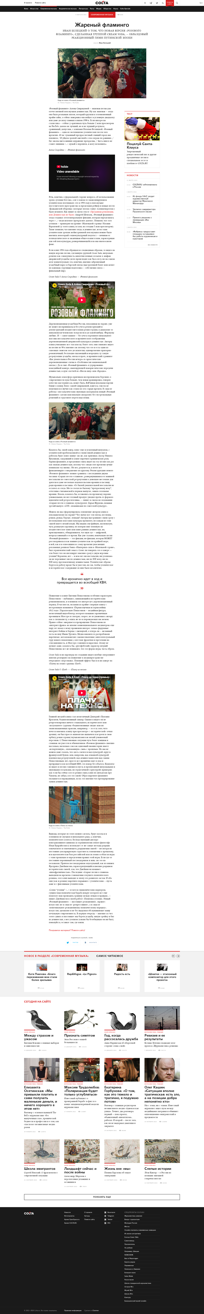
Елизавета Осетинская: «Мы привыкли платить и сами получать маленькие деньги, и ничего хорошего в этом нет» (40, 1098)
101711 (163, 1050)
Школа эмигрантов (39, 1169)
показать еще (102, 1197)
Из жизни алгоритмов (132, 1234)
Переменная (129, 1265)
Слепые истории (157, 1169)
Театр (92, 9)
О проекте (28, 3)
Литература (83, 9)
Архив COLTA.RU (70, 1223)
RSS (109, 1223)
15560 (162, 988)
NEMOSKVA (128, 1255)
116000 (164, 1121)
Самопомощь (129, 1241)
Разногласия (129, 1280)
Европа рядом (129, 1262)
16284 (82, 988)
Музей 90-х (128, 1290)
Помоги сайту (40, 3)
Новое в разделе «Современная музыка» (56, 956)
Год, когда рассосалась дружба (121, 1037)
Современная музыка (102, 15)
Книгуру (127, 1297)
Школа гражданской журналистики (137, 1283)
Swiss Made (128, 1276)
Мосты (127, 1226)
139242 (44, 1180)
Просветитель (129, 1244)
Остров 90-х (128, 1287)
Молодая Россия (130, 1223)
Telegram (111, 1216)
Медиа (98, 9)
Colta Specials (125, 9)
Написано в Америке (132, 1269)
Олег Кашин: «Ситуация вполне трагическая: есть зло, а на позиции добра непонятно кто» (162, 1094)
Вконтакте (111, 1212)
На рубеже (128, 1248)
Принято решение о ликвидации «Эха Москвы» (142, 220)
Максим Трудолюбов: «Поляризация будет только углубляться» (82, 1091)
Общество (107, 9)
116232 (84, 1046)
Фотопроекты (69, 1216)
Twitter (110, 1219)
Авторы (87, 1216)
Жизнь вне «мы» (117, 1169)
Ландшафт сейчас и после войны (80, 1170)
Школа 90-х (128, 1294)
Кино (26, 9)
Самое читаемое (109, 956)
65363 (165, 1183)
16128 (122, 988)
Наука (115, 9)
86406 (124, 1130)
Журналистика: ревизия (153, 1032)
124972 (43, 1131)
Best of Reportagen (131, 1258)
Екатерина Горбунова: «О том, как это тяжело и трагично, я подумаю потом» (121, 1094)
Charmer (95, 1310)
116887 (83, 1111)
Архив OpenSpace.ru (72, 1219)
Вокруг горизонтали (132, 1219)
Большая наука (130, 1272)
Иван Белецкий (105, 43)
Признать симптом (79, 1035)
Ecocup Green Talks (131, 1237)
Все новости (152, 245)
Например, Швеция (131, 1251)
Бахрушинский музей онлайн (135, 1301)
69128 (125, 1180)
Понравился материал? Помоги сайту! (67, 930)
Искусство (34, 9)
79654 (85, 1186)
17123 (42, 988)
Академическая (68, 9)
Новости (67, 1212)
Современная (48, 9)
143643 (44, 1050)
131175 (124, 1050)
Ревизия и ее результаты (154, 1037)
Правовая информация (72, 1310)
